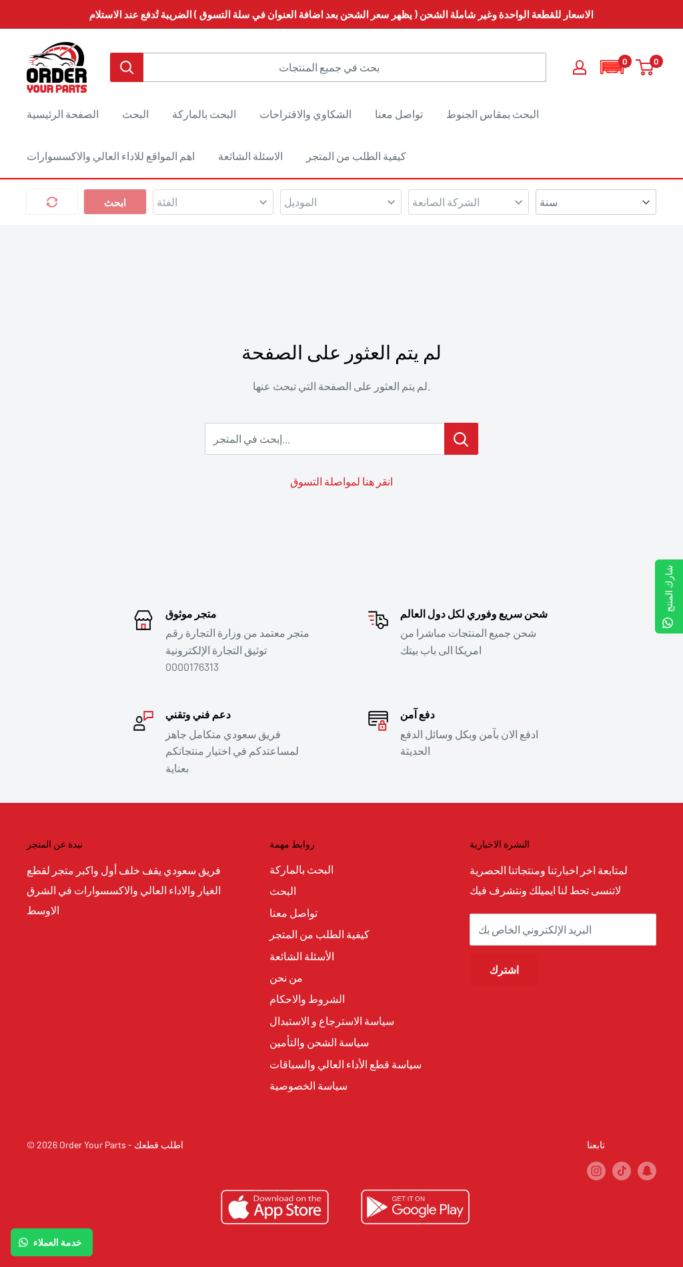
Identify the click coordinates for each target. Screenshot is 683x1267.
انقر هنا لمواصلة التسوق (341, 481)
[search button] (126, 67)
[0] (645, 67)
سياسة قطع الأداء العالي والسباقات (345, 1064)
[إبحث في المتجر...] (461, 439)
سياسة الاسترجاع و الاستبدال (331, 1020)
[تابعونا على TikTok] (621, 1171)
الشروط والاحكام (307, 998)
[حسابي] (579, 67)
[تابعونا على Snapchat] (647, 1171)
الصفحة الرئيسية (63, 113)
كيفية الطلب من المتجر (356, 155)
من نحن (286, 977)
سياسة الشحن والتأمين (319, 1042)
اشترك (504, 969)
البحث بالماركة (204, 113)
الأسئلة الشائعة (301, 956)
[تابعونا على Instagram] (596, 1171)
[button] (611, 67)
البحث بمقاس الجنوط (492, 113)
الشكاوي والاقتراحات (305, 113)
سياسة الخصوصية (308, 1085)
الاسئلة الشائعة (250, 155)
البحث (135, 113)
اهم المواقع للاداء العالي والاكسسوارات (111, 155)
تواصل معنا (399, 113)
